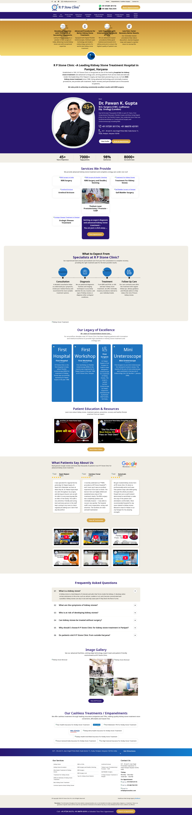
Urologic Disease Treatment (119, 15)
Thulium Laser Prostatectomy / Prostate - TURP (109, 768)
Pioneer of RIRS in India (69, 15)
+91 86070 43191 (129, 126)
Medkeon (137, 798)
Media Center (128, 15)
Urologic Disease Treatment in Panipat (109, 775)
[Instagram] (59, 1)
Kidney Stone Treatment (78, 15)
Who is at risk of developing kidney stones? (76, 612)
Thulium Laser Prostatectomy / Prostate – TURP (95, 208)
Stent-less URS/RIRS (109, 15)
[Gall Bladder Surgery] (124, 189)
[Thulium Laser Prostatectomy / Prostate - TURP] (95, 203)
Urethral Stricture (66, 192)
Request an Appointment (125, 811)
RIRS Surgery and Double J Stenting (95, 181)
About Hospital (55, 15)
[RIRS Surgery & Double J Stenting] (95, 177)
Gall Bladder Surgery (88, 15)
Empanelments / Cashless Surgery (120, 1)
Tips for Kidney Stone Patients (85, 776)
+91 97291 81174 (111, 126)
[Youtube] (56, 1)
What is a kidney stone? (67, 591)
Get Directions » (127, 752)
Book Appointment (130, 7)
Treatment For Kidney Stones (124, 181)
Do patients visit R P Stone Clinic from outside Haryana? (82, 635)
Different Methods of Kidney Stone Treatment (63, 778)
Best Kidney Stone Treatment (61, 782)
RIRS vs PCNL (80, 764)
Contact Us (135, 1)
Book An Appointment (121, 141)
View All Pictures (96, 701)
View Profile (105, 141)
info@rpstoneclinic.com (69, 1)
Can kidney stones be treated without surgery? (78, 620)
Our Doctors (61, 15)
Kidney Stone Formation (60, 767)
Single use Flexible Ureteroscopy (99, 15)
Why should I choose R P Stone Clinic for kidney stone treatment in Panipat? (91, 627)
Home (107, 1)
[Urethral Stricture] (66, 189)
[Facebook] (52, 1)
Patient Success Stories (136, 15)
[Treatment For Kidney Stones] (125, 177)
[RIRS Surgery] (66, 177)
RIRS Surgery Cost (82, 773)
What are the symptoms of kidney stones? (76, 605)
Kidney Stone (57, 764)
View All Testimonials (96, 520)
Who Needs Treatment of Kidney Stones (62, 771)
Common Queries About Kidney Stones (64, 785)
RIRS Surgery (66, 180)
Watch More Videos (96, 449)
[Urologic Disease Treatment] (66, 217)
